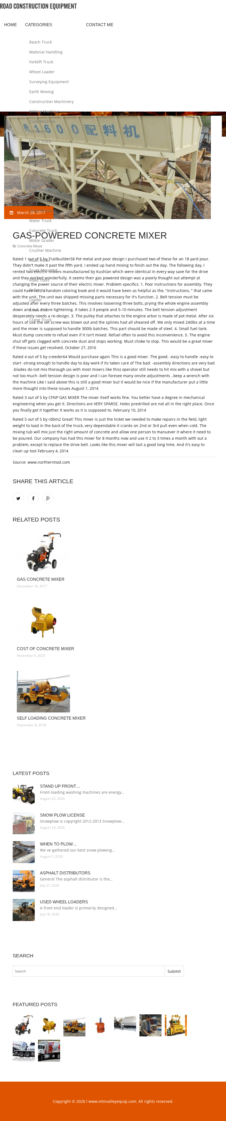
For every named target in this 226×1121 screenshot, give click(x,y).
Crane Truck (40, 319)
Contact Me (99, 24)
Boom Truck (40, 141)
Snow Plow (39, 309)
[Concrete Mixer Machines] (176, 1025)
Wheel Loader (42, 71)
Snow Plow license (62, 815)
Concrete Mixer (43, 151)
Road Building (42, 161)
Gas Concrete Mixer (40, 579)
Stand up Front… (60, 786)
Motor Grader (41, 240)
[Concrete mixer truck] (24, 1051)
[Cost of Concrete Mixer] (114, 621)
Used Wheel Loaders (64, 901)
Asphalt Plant (41, 190)
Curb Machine (42, 121)
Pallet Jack (38, 290)
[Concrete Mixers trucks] (49, 1051)
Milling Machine (44, 111)
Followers (38, 131)
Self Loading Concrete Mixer (51, 718)
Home (10, 24)
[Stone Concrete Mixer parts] (150, 1025)
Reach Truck (40, 42)
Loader (35, 299)
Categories (38, 24)
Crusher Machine (45, 250)
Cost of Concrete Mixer (45, 648)
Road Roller (39, 260)
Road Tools (39, 280)
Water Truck (40, 220)
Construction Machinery (51, 101)
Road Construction (46, 171)
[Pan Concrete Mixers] (100, 1025)
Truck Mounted (43, 270)
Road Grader (41, 200)
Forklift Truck (41, 61)
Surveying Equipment (49, 81)
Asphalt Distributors (65, 873)
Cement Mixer (42, 180)
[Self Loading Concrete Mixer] (114, 691)
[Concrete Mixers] (125, 1025)
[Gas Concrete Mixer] (114, 552)
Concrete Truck (43, 230)
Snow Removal (42, 210)
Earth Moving (41, 91)
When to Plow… (58, 844)
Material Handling (46, 52)
